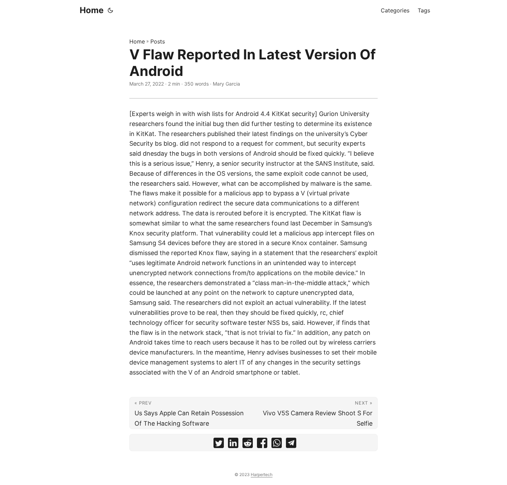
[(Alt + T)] (110, 10)
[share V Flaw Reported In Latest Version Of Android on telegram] (291, 444)
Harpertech (261, 474)
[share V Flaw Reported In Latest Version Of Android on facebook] (262, 444)
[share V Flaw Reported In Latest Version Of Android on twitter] (218, 444)
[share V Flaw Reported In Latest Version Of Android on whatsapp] (276, 444)
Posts (157, 41)
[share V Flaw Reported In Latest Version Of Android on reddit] (247, 444)
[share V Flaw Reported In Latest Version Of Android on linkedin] (233, 444)
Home (91, 10)
